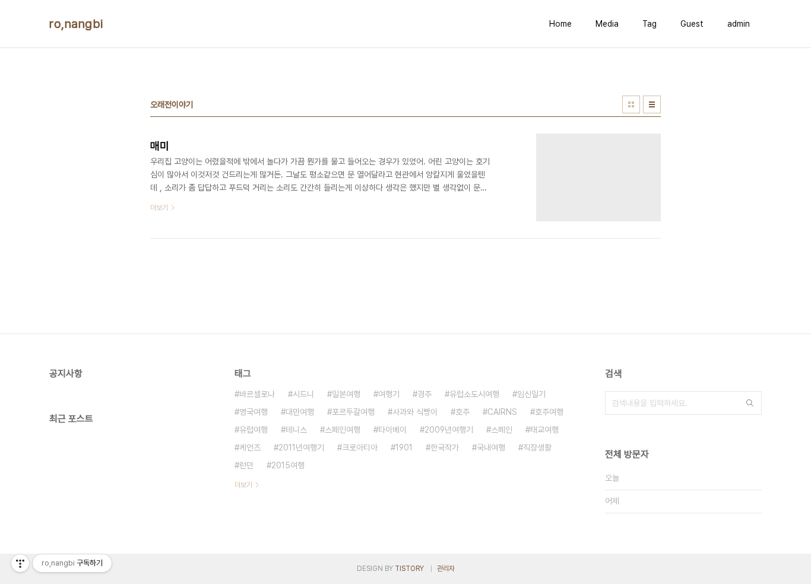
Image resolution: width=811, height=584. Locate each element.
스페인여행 (342, 429)
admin (738, 23)
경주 (424, 394)
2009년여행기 (448, 429)
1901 (404, 447)
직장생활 (537, 447)
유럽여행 (253, 429)
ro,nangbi (76, 24)
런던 (246, 465)
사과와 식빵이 (415, 412)
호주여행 (549, 412)
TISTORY (409, 568)
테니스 (296, 429)
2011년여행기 (301, 447)
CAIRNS (502, 412)
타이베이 (392, 429)
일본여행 (346, 394)
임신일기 (531, 394)
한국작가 (444, 447)
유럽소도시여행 (474, 394)
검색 (750, 403)
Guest (692, 23)
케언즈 (250, 447)
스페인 (501, 429)
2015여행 (288, 465)
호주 (462, 412)
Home (560, 23)
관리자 (446, 568)
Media (607, 23)
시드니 (303, 394)
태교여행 (544, 429)
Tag (649, 23)
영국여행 (253, 412)
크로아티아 (360, 447)
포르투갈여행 (353, 412)
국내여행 (491, 447)
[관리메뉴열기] (20, 563)
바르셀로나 (257, 394)
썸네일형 (631, 104)
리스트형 (652, 104)
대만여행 (300, 412)
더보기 (243, 485)
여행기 (389, 394)
